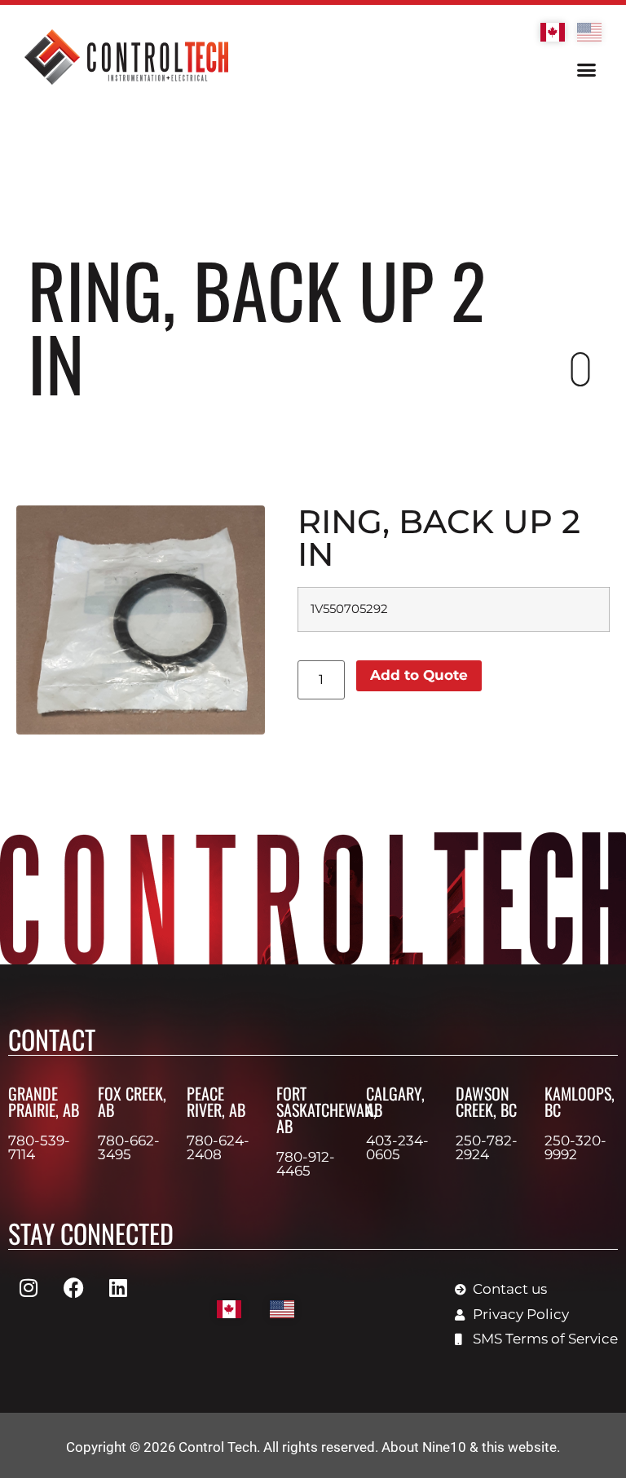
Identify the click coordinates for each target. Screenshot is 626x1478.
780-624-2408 (218, 1147)
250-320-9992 (575, 1147)
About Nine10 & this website (469, 1447)
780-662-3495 (129, 1147)
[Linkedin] (118, 1287)
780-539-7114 (39, 1147)
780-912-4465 (305, 1164)
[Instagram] (28, 1287)
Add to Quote (419, 675)
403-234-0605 (397, 1147)
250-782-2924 (487, 1147)
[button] (586, 70)
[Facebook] (73, 1287)
